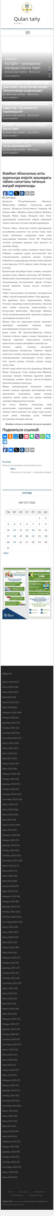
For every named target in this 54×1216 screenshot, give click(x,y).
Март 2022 (7, 952)
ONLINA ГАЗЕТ (39, 1192)
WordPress (41, 1201)
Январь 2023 (8, 901)
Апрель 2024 (8, 824)
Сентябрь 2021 (9, 983)
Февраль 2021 (9, 1019)
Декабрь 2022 (9, 906)
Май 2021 (7, 1003)
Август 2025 (8, 743)
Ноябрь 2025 (8, 727)
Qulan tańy (27, 19)
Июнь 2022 (7, 937)
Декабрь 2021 (9, 967)
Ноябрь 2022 (8, 911)
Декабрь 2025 (9, 722)
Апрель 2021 (8, 1008)
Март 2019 (7, 1136)
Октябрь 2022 (9, 916)
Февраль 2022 (9, 957)
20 (27, 536)
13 (27, 530)
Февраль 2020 (9, 1080)
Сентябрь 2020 (9, 1044)
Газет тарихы (23, 1192)
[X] (21, 436)
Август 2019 (8, 1110)
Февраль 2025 (9, 773)
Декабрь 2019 (9, 1090)
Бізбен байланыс (17, 1195)
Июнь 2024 (7, 814)
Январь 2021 (8, 1024)
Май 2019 (7, 1126)
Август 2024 (8, 804)
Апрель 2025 (8, 763)
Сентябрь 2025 (9, 738)
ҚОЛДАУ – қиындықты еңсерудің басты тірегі (23, 65)
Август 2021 (8, 988)
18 (14, 536)
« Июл (5, 553)
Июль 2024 (7, 809)
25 (14, 542)
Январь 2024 (8, 840)
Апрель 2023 (8, 886)
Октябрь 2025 (9, 733)
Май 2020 (7, 1065)
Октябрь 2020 (9, 1039)
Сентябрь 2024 (9, 799)
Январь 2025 (8, 779)
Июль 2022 (7, 932)
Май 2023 (7, 881)
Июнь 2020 (7, 1059)
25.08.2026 (35, 72)
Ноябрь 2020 (8, 1034)
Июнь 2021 (7, 998)
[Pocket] (26, 436)
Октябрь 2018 (9, 1162)
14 (33, 530)
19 (20, 536)
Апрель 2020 (8, 1070)
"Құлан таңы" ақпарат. (16, 72)
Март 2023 (7, 891)
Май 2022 (7, 942)
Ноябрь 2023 (8, 850)
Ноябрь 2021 (8, 973)
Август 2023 (8, 865)
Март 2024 (7, 830)
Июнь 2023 (7, 876)
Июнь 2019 (7, 1121)
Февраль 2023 (9, 896)
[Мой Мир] (15, 436)
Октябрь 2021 (9, 978)
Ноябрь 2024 (8, 789)
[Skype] (48, 436)
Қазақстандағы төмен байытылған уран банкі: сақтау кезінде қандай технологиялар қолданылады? (25, 86)
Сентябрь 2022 (9, 922)
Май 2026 (7, 697)
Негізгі (10, 1192)
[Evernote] (31, 436)
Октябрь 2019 (9, 1100)
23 (46, 536)
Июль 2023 (7, 870)
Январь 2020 (8, 1085)
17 (8, 536)
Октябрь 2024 (9, 794)
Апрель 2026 (8, 702)
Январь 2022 (8, 962)
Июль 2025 (7, 748)
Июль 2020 (7, 1054)
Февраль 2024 (9, 835)
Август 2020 (8, 1049)
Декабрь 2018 (9, 1151)
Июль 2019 (7, 1116)
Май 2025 (7, 758)
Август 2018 (8, 1172)
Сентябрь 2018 (9, 1167)
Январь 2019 (8, 1146)
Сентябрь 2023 (9, 860)
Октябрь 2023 (9, 855)
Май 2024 (7, 819)
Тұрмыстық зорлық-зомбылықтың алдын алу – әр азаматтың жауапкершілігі (25, 107)
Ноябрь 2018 (8, 1156)
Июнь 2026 (7, 692)
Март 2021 (7, 1013)
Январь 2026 (8, 717)
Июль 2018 (7, 1177)
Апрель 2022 (8, 947)
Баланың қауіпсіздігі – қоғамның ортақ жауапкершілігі (24, 144)
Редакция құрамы (36, 1195)
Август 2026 (8, 681)
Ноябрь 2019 (8, 1095)
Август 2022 (8, 927)
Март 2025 (7, 768)
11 (14, 530)
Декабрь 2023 (9, 845)
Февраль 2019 (9, 1141)
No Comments (13, 76)
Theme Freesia (30, 1201)
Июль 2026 (7, 687)
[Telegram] (4, 441)
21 (33, 536)
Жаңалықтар (11, 58)
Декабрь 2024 (9, 784)
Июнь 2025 (7, 753)
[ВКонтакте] (4, 436)
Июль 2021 (7, 993)
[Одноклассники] (10, 436)
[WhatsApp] (42, 436)
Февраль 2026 (9, 712)
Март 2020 (7, 1075)
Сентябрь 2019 (9, 1105)
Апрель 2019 (8, 1131)
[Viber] (37, 436)
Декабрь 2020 (9, 1029)
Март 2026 (7, 707)
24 (8, 542)
